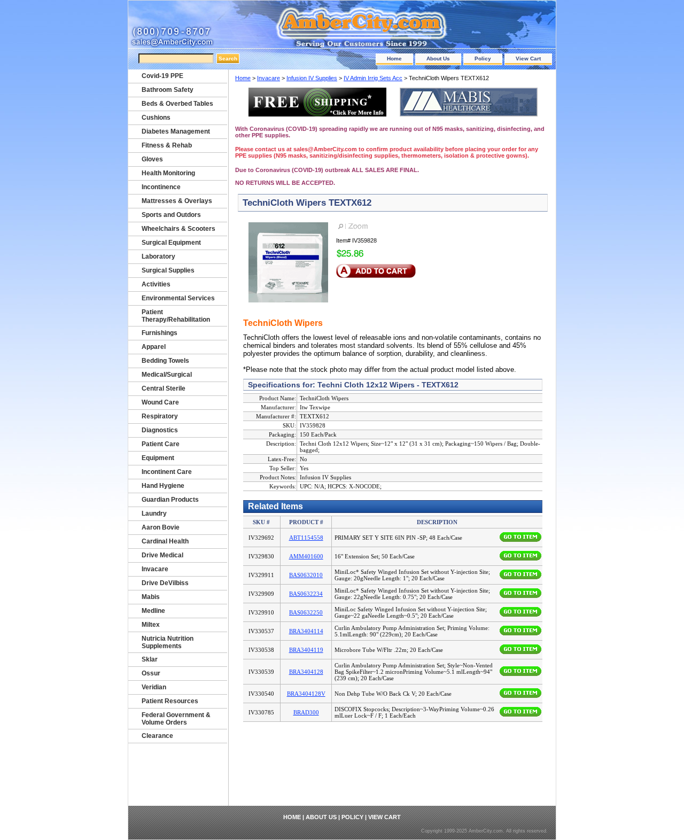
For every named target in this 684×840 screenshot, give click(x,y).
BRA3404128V (306, 693)
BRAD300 (306, 712)
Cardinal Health (165, 541)
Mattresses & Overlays (177, 201)
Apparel (154, 347)
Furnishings (159, 333)
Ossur (151, 673)
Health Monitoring (168, 173)
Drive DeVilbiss (165, 583)
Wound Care (160, 402)
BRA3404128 (306, 671)
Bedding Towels (165, 360)
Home (394, 58)
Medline (153, 611)
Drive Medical (162, 555)
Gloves (152, 159)
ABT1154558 (306, 537)
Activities (156, 284)
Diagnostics (160, 430)
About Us (438, 58)
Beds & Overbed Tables (177, 103)
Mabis (151, 597)
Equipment (158, 458)
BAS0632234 (306, 593)
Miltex (151, 624)
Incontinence (161, 187)
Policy (483, 58)
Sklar (150, 659)
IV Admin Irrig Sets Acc (373, 78)
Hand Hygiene (163, 485)
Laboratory (158, 256)
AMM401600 (306, 556)
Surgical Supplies (168, 270)
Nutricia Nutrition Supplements (167, 642)
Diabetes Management (176, 131)
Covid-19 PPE (162, 76)
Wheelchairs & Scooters (178, 228)
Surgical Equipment (171, 242)
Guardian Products (170, 499)
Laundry (154, 513)
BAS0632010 (306, 575)
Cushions (156, 117)
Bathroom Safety (167, 90)
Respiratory (160, 416)
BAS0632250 (306, 612)
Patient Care (161, 444)
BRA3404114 (306, 631)
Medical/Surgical (167, 374)
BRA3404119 (306, 650)
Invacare (268, 78)
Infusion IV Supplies (311, 78)
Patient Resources (170, 701)
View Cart (528, 58)
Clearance (157, 736)
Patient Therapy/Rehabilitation (176, 315)
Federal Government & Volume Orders (176, 718)
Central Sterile (163, 388)
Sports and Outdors (171, 215)
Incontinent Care (167, 472)
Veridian (154, 687)
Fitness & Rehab (167, 145)
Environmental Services (178, 298)
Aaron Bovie (161, 527)
